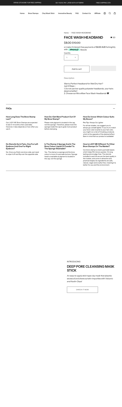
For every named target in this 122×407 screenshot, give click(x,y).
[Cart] (114, 13)
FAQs (9, 108)
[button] (103, 68)
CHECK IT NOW (82, 290)
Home (66, 33)
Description (69, 78)
